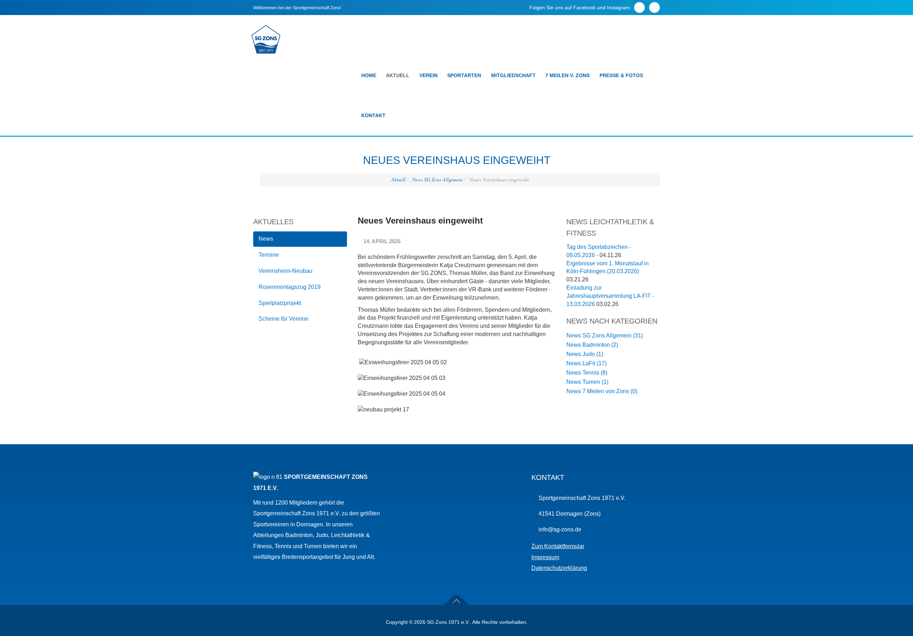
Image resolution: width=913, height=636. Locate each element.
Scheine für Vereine (283, 319)
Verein (428, 75)
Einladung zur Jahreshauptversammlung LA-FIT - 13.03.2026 (610, 296)
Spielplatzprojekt (280, 303)
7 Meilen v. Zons (567, 75)
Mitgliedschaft (513, 75)
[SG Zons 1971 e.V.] (265, 39)
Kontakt (373, 115)
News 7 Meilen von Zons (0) (601, 391)
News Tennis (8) (586, 373)
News (266, 239)
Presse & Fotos (621, 75)
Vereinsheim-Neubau (285, 271)
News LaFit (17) (586, 363)
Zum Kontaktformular (557, 546)
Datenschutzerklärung (559, 568)
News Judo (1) (584, 354)
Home (368, 75)
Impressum (545, 557)
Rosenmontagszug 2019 (290, 287)
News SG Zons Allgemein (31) (604, 335)
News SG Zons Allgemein (437, 179)
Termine (269, 255)
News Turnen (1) (587, 382)
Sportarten (464, 75)
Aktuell (397, 75)
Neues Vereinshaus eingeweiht (420, 220)
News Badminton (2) (592, 345)
